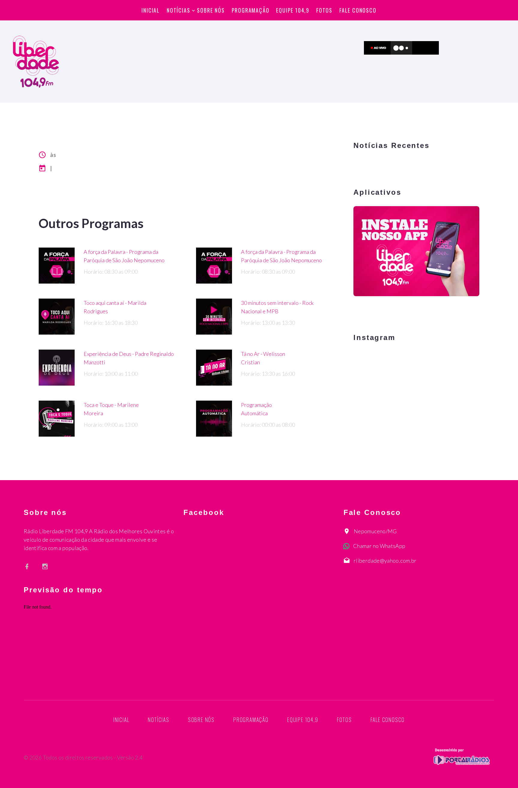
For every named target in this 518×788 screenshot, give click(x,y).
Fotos (324, 10)
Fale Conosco (358, 10)
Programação (250, 10)
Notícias (178, 10)
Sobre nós (211, 10)
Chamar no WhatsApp (379, 546)
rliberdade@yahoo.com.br (385, 560)
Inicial (150, 10)
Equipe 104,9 (292, 10)
